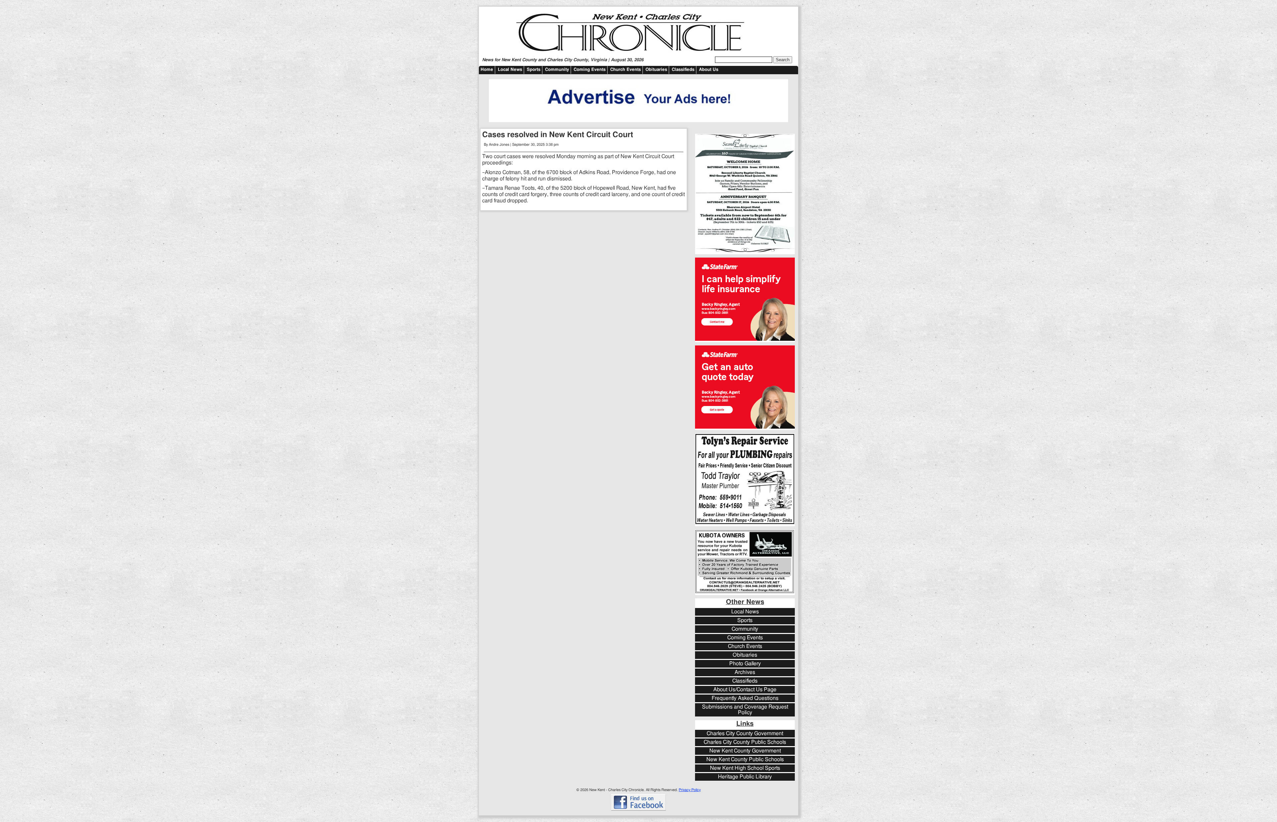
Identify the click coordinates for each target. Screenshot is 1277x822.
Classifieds (683, 70)
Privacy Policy (690, 790)
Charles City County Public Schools (745, 742)
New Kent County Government (745, 750)
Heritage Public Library (745, 776)
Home (487, 70)
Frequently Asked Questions (745, 698)
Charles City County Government (745, 733)
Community (557, 70)
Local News (510, 70)
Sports (533, 70)
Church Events (625, 70)
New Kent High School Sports (745, 768)
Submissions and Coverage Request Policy (745, 710)
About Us (708, 70)
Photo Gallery (745, 663)
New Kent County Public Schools (745, 759)
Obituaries (656, 70)
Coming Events (590, 70)
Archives (745, 672)
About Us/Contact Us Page (745, 689)
